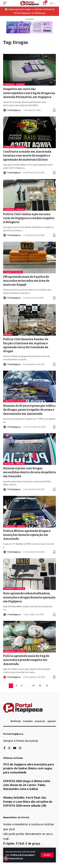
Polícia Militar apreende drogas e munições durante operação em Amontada (27, 535)
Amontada (9, 147)
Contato (28, 721)
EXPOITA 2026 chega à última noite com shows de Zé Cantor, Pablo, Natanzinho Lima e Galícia (26, 785)
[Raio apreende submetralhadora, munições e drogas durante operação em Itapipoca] (29, 574)
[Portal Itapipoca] (29, 3)
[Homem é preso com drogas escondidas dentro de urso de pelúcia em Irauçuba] (29, 449)
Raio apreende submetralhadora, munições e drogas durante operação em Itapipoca (29, 597)
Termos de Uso (15, 858)
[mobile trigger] (5, 3)
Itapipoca (9, 84)
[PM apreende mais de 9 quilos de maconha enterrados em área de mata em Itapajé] (29, 257)
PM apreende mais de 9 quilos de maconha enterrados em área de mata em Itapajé (26, 280)
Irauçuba (9, 463)
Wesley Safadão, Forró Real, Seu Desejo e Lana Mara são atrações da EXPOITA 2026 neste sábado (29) (27, 801)
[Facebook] (4, 748)
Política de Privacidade (22, 855)
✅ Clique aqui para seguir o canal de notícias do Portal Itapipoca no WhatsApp (29, 11)
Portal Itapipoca (13, 110)
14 (40, 686)
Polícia (20, 84)
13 (33, 686)
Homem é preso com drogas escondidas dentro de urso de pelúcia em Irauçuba (29, 472)
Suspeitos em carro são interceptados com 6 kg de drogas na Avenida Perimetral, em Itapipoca (29, 93)
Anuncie (40, 721)
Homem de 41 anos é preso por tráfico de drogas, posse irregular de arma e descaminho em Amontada (29, 409)
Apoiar (51, 721)
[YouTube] (15, 748)
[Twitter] (9, 748)
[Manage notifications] (5, 858)
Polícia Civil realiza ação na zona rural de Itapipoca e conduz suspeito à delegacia (28, 218)
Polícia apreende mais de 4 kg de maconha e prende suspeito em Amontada (26, 660)
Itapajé (8, 272)
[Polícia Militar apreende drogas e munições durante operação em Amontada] (29, 511)
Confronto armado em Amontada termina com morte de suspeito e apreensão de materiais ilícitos (27, 155)
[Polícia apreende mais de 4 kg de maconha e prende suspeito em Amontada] (29, 636)
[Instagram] (20, 748)
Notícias (16, 721)
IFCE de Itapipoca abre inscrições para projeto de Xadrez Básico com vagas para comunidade (28, 768)
